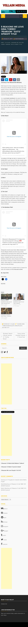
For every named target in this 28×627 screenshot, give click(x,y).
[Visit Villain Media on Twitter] (5, 352)
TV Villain (12, 324)
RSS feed (5, 522)
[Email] (18, 80)
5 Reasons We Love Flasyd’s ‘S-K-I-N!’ (11, 470)
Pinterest (5, 513)
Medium (5, 508)
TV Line (9, 158)
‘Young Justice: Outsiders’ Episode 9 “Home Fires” (20, 335)
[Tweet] (6, 80)
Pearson (8, 326)
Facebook (4, 544)
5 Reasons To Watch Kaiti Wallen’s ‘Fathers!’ (12, 463)
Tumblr (4, 535)
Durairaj (3, 479)
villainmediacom (19, 38)
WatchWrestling (5, 484)
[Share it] (14, 80)
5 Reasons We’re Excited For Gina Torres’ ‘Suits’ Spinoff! (18, 302)
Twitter (5, 539)
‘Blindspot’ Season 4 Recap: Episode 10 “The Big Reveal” (7, 336)
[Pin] (11, 80)
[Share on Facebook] (3, 80)
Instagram (5, 526)
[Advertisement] (6, 383)
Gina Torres (13, 155)
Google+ (6, 531)
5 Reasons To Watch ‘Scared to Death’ (11, 467)
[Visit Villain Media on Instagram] (2, 352)
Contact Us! (4, 604)
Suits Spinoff (15, 326)
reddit (4, 517)
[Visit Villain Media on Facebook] (7, 352)
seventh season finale (11, 250)
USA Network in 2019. (17, 269)
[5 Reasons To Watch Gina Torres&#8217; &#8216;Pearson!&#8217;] (6, 311)
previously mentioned (9, 98)
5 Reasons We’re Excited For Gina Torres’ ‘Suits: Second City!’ (6, 302)
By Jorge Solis (5, 272)
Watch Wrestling (5, 488)
